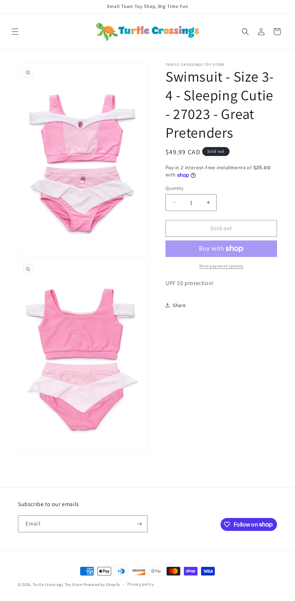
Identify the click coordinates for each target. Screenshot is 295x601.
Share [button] (179, 305)
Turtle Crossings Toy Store (57, 584)
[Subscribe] (139, 523)
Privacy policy (140, 584)
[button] (15, 32)
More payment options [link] (221, 266)
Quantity (174, 188)
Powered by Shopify (102, 584)
